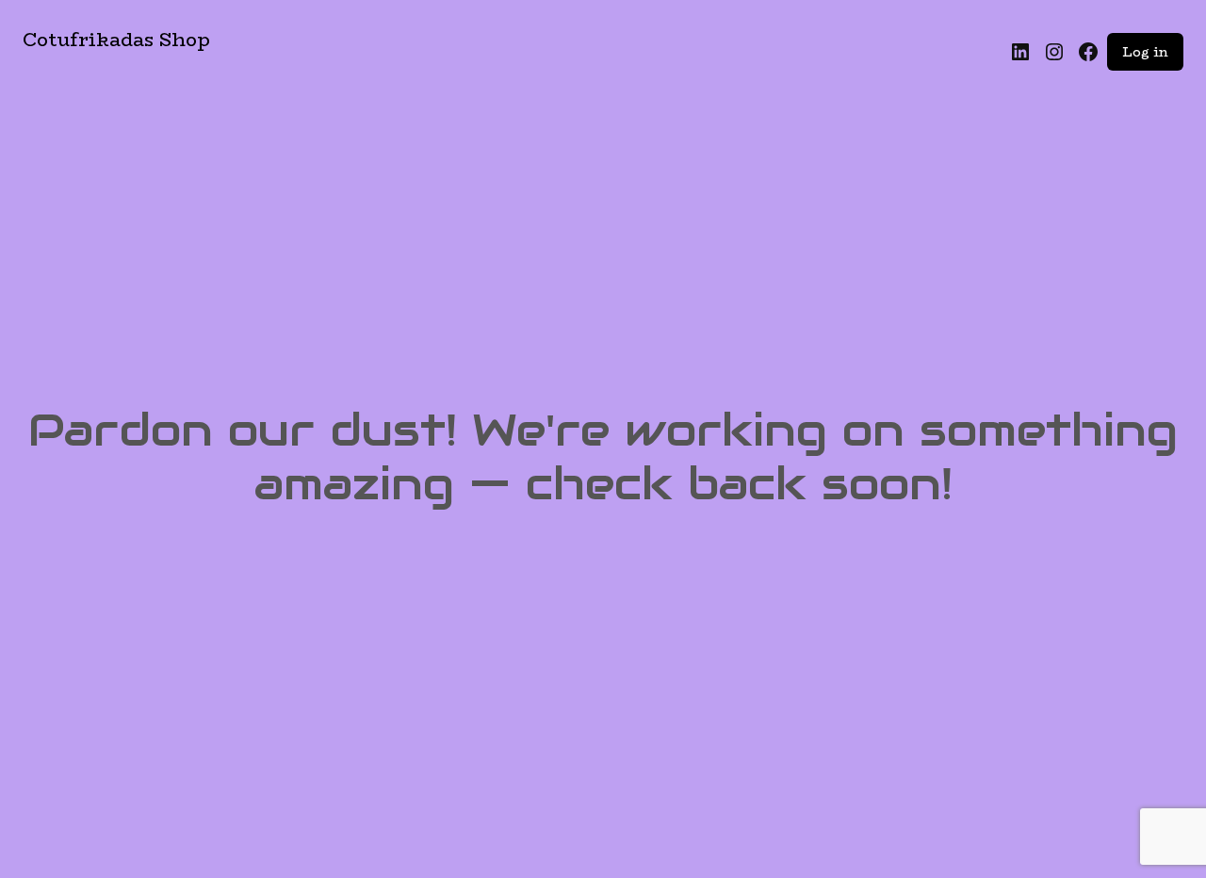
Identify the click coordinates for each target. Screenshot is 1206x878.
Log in (1145, 51)
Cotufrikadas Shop (116, 39)
